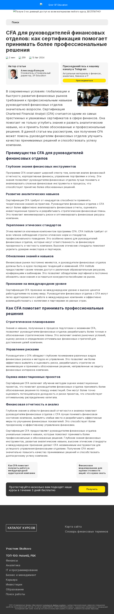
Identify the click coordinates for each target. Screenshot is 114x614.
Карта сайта (73, 526)
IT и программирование (22, 570)
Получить (92, 489)
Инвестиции (14, 584)
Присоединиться (84, 80)
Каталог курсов (21, 528)
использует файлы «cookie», (54, 605)
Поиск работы (15, 594)
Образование (15, 589)
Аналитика (13, 565)
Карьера (11, 579)
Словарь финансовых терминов (86, 531)
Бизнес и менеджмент (21, 575)
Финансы (12, 560)
